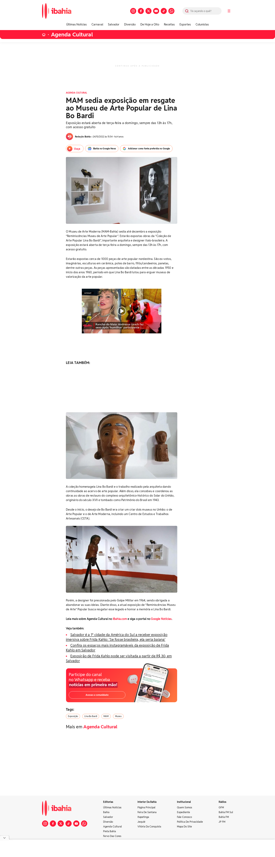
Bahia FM (224, 817)
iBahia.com (120, 619)
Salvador (113, 24)
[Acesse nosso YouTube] (156, 11)
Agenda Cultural (72, 34)
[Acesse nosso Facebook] (141, 11)
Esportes (185, 24)
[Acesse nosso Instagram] (133, 11)
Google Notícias (161, 619)
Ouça (77, 148)
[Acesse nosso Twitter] (148, 11)
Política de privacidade (190, 821)
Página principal (146, 807)
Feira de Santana (147, 812)
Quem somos (184, 807)
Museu (118, 716)
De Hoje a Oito (149, 24)
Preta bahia (109, 831)
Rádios (222, 802)
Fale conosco (184, 817)
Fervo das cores (112, 836)
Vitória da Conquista (149, 826)
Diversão (130, 24)
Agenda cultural (112, 826)
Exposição (73, 716)
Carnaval (97, 24)
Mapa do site (184, 826)
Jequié (141, 821)
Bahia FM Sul (226, 812)
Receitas (169, 24)
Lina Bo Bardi (90, 716)
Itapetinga (143, 817)
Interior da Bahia (147, 802)
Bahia (106, 812)
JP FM (222, 821)
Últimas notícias (112, 807)
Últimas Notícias (76, 24)
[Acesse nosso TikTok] (164, 11)
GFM (221, 807)
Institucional (184, 802)
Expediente (183, 812)
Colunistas (202, 24)
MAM (106, 716)
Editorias (108, 802)
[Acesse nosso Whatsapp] (171, 11)
